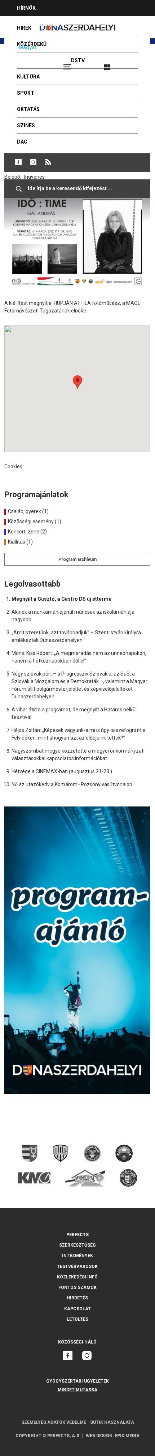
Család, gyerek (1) (28, 511)
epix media (127, 1435)
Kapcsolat (77, 1308)
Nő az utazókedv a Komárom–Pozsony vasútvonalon (72, 784)
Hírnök (26, 8)
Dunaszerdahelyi (18, 162)
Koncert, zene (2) (27, 532)
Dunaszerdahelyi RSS (48, 162)
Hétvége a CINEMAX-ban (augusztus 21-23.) (62, 771)
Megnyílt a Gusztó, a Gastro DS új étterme (61, 599)
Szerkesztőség (77, 1245)
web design (99, 1435)
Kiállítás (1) (20, 542)
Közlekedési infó (77, 1277)
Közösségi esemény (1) (34, 521)
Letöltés (77, 1319)
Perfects (77, 1234)
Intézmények (77, 1255)
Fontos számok (77, 1287)
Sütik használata (112, 1422)
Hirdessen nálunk (41, 24)
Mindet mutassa (77, 1389)
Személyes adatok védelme (53, 1422)
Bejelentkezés (134, 64)
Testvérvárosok (77, 1266)
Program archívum (77, 559)
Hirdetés (77, 1297)
